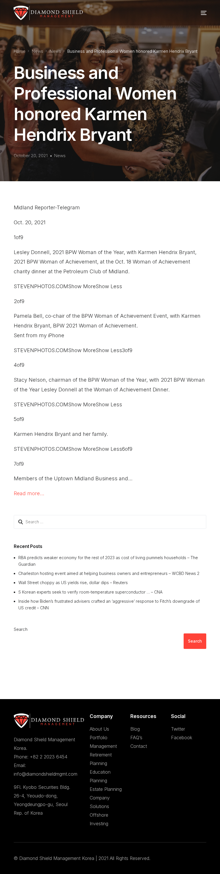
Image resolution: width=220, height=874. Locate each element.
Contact (138, 746)
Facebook (181, 737)
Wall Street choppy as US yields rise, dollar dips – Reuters (73, 582)
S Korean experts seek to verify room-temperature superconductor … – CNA (90, 592)
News (60, 155)
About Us (99, 729)
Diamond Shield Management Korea (56, 858)
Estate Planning (106, 789)
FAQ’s (136, 737)
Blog (135, 729)
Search (21, 629)
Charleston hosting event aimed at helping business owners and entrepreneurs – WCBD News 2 (108, 573)
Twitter (178, 729)
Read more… (29, 493)
